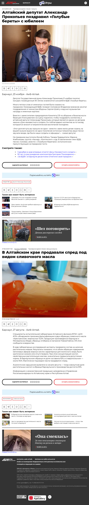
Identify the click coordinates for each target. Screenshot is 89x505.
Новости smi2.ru (9, 242)
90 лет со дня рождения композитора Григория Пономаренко (45, 154)
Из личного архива (8, 83)
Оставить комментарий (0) (71, 165)
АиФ (17, 319)
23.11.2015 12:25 (6, 9)
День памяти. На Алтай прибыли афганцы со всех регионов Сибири (26, 205)
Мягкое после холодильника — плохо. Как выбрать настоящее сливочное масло (68, 422)
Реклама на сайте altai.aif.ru (45, 459)
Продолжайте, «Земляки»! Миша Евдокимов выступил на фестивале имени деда (26, 212)
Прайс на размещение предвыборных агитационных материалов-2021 (41, 462)
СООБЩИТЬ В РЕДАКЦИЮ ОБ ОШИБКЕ (28, 464)
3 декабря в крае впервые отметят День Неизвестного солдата (46, 152)
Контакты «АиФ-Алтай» (24, 459)
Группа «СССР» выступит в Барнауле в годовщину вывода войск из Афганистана (68, 198)
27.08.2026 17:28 (7, 249)
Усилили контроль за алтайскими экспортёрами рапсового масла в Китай (67, 415)
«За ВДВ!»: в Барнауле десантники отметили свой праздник (44, 157)
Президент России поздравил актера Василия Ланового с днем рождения (24, 198)
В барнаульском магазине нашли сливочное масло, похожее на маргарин (26, 415)
